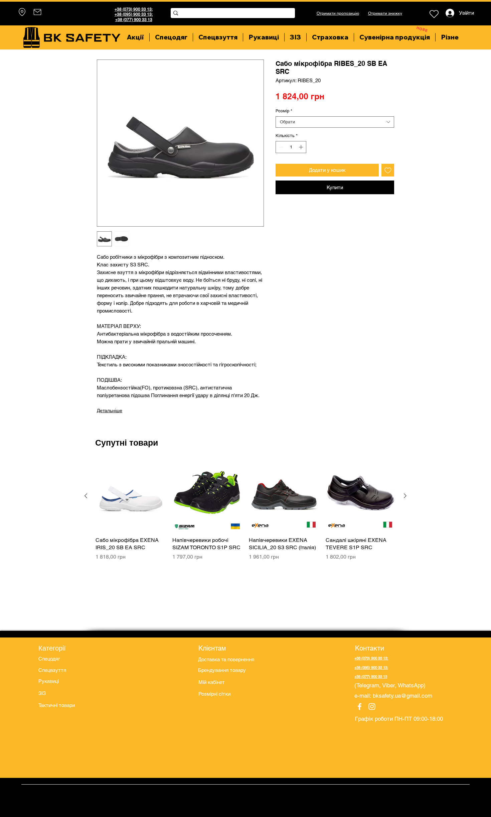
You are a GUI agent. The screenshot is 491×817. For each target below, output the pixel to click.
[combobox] (335, 122)
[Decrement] (281, 147)
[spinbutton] (291, 147)
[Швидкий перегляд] (131, 496)
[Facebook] (359, 706)
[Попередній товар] (86, 496)
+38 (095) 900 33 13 (133, 14)
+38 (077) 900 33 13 (133, 19)
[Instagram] (371, 706)
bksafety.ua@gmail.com (402, 695)
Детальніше (109, 410)
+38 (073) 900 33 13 (133, 9)
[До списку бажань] (387, 170)
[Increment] (302, 147)
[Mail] (37, 12)
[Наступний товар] (405, 496)
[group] (245, 515)
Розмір (284, 110)
